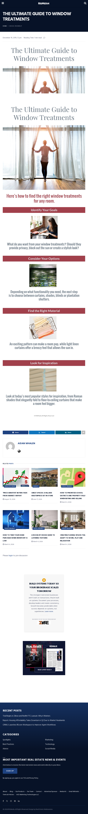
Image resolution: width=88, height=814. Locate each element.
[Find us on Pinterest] (15, 801)
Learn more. (49, 611)
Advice (5, 748)
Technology (50, 744)
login (11, 555)
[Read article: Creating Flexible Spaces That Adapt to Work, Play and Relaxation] (73, 519)
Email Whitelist (74, 791)
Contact (39, 791)
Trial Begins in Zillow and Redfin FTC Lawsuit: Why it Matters (26, 716)
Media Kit (63, 791)
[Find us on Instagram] (11, 801)
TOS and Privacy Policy (30, 778)
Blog (11, 791)
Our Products (19, 791)
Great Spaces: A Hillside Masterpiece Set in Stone (42, 494)
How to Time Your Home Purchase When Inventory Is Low (15, 538)
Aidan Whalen (26, 443)
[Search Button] (85, 3)
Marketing (49, 739)
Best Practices (8, 744)
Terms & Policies (8, 794)
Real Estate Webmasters (44, 809)
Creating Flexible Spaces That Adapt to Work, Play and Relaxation (73, 538)
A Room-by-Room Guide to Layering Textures (43, 536)
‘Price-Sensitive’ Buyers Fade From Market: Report (15, 494)
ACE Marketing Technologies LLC (27, 794)
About (5, 791)
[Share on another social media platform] (83, 432)
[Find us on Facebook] (3, 801)
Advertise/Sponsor (50, 791)
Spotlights (7, 739)
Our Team (30, 791)
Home (5, 26)
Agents (35, 486)
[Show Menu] (3, 3)
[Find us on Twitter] (7, 801)
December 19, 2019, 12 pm (12, 37)
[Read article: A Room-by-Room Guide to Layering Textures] (44, 519)
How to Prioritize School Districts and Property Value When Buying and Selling (73, 496)
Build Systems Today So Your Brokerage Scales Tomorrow (44, 587)
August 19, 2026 (9, 499)
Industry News (10, 486)
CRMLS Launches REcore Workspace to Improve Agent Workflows (29, 724)
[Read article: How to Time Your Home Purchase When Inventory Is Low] (16, 519)
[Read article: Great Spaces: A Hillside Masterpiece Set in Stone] (44, 477)
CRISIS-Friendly (15, 26)
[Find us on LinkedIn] (19, 801)
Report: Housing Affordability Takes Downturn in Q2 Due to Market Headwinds (34, 720)
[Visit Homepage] (44, 3)
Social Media (50, 748)
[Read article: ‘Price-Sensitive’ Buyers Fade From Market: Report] (16, 477)
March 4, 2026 (66, 502)
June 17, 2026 (37, 499)
